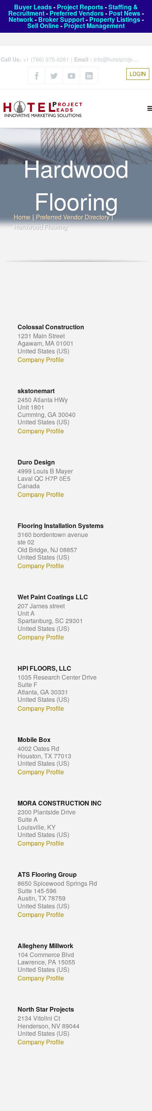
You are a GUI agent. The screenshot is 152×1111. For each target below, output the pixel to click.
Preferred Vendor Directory (73, 216)
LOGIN (138, 74)
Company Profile (41, 360)
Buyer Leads (33, 6)
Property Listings (114, 19)
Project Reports (80, 6)
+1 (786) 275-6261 (46, 59)
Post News (124, 13)
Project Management (94, 25)
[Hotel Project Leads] (43, 108)
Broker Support (61, 19)
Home (22, 216)
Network (21, 19)
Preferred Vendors (76, 13)
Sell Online (43, 25)
